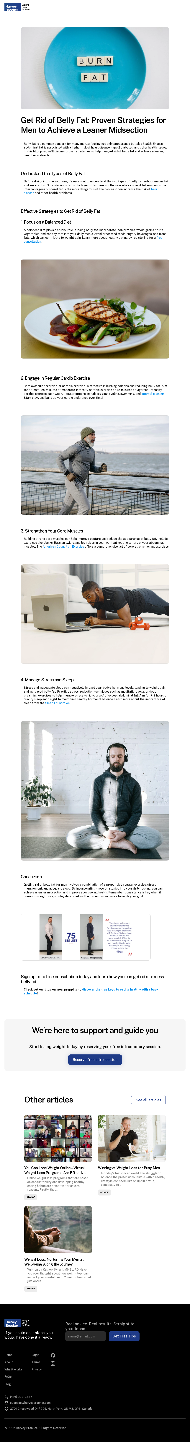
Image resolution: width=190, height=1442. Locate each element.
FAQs (8, 1376)
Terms (36, 1362)
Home (8, 1355)
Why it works (13, 1369)
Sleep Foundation (57, 703)
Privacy (37, 1369)
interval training (152, 394)
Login (35, 1355)
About (8, 1362)
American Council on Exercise (63, 546)
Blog (7, 1384)
